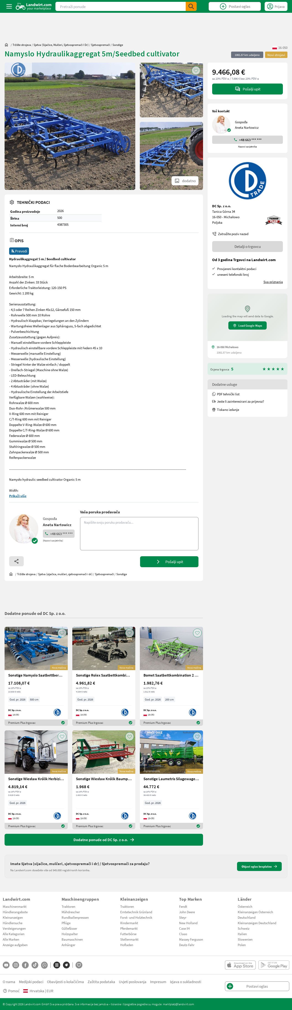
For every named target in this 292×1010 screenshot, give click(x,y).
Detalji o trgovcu (248, 246)
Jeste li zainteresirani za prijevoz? (240, 401)
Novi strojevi (276, 54)
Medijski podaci (31, 981)
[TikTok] (34, 965)
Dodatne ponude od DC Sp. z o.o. (35, 613)
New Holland (188, 923)
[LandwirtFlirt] (79, 965)
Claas (183, 933)
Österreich (245, 906)
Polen (242, 944)
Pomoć (14, 990)
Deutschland (247, 917)
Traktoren (68, 906)
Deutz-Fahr (186, 944)
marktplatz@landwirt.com (178, 1004)
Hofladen (126, 944)
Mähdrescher (71, 912)
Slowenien (245, 939)
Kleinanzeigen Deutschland (257, 923)
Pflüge (66, 923)
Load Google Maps (250, 325)
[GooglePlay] (273, 965)
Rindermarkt (129, 923)
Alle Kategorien (13, 933)
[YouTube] (6, 965)
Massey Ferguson (191, 939)
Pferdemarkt (129, 928)
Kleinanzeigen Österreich (255, 912)
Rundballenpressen (75, 917)
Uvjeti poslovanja (132, 981)
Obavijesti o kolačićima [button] (65, 981)
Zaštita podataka (101, 981)
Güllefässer (69, 928)
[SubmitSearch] (191, 6)
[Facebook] (25, 965)
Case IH (184, 928)
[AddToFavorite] (196, 70)
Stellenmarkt (129, 939)
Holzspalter (70, 933)
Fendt (183, 906)
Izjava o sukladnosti (185, 981)
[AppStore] (240, 965)
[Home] (34, 6)
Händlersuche (12, 923)
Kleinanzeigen (13, 917)
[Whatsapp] (44, 965)
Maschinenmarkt (14, 906)
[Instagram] (15, 965)
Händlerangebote (15, 912)
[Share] (16, 561)
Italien (242, 933)
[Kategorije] (56, 965)
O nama (9, 981)
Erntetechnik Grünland (136, 912)
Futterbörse (128, 933)
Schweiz (243, 928)
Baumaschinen (72, 939)
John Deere (187, 912)
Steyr (182, 917)
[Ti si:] (7, 44)
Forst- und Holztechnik (136, 917)
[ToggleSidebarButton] (9, 6)
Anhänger (68, 944)
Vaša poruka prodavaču (100, 511)
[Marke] (66, 965)
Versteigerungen (14, 928)
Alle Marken (11, 939)
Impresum (158, 981)
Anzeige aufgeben (15, 944)
